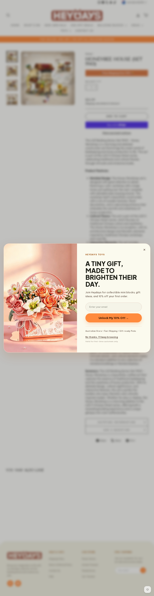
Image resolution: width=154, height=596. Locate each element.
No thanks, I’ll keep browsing (101, 337)
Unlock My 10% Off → (114, 318)
